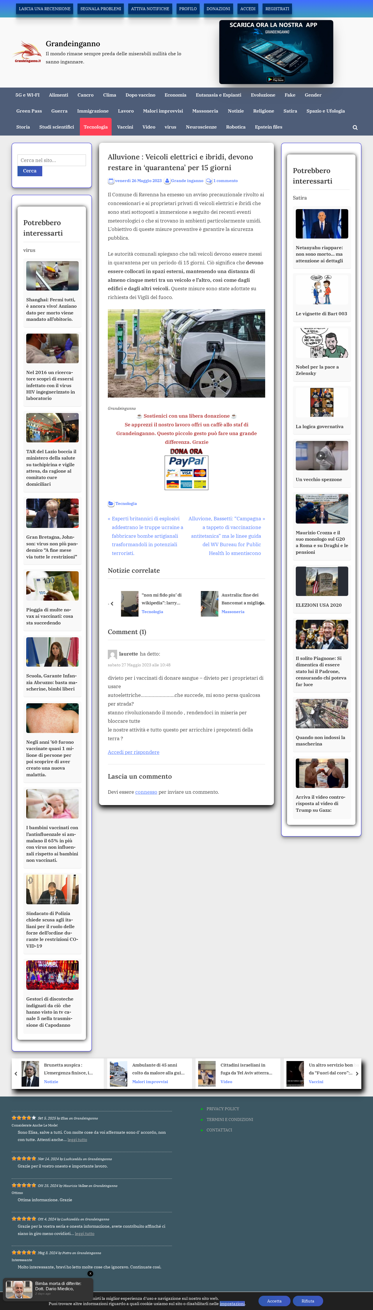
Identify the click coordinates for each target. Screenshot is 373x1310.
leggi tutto (77, 1139)
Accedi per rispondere (133, 752)
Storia (23, 127)
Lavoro (126, 111)
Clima (109, 95)
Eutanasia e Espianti (218, 95)
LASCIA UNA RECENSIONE (45, 8)
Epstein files (268, 127)
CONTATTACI (219, 1130)
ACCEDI (248, 8)
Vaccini (125, 127)
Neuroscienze (201, 127)
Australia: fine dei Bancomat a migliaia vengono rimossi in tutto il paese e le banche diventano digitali (239, 599)
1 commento (225, 180)
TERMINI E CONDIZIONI (230, 1119)
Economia (175, 95)
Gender (313, 95)
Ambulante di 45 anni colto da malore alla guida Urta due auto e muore (72, 1069)
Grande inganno (187, 180)
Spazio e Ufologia (326, 111)
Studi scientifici (56, 127)
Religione (263, 111)
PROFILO (188, 8)
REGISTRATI (277, 8)
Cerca (30, 171)
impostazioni (232, 1303)
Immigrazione (93, 111)
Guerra (59, 111)
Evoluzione (263, 95)
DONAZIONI (218, 8)
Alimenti (58, 95)
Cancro (86, 95)
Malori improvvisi (163, 111)
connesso (146, 792)
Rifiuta (308, 1301)
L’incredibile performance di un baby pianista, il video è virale (337, 1069)
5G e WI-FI (27, 95)
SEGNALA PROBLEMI (100, 8)
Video (148, 127)
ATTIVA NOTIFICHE (150, 8)
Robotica (236, 127)
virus (170, 127)
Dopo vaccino (140, 95)
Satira (290, 111)
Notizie (236, 111)
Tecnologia (96, 127)
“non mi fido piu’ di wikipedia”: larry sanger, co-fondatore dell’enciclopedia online (160, 599)
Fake (290, 95)
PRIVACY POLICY (223, 1108)
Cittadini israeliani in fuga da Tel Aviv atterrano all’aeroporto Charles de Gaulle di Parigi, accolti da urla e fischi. (160, 1069)
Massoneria (205, 111)
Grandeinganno (73, 43)
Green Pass (29, 111)
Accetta (274, 1301)
